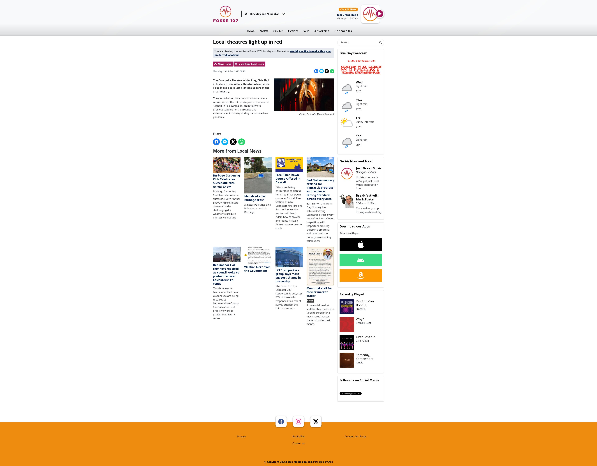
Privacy (241, 436)
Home (250, 31)
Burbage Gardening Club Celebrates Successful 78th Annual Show (226, 181)
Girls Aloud (362, 340)
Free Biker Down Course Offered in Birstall (287, 178)
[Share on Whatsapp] (332, 71)
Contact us (298, 443)
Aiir (330, 462)
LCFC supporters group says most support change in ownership (288, 275)
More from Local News (251, 63)
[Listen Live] (379, 13)
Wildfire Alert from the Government (257, 269)
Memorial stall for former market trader (319, 292)
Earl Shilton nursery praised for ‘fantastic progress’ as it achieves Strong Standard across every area (320, 189)
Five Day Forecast (353, 53)
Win (306, 31)
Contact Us (343, 31)
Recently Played (352, 294)
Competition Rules (355, 436)
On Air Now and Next (356, 161)
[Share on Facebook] (316, 71)
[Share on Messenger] (321, 71)
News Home (224, 63)
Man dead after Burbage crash (255, 198)
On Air (278, 31)
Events (293, 31)
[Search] (380, 42)
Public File (298, 436)
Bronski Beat (363, 323)
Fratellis (361, 309)
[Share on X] (327, 71)
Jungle (359, 362)
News (264, 31)
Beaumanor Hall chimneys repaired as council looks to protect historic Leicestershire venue (226, 274)
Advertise (321, 31)
